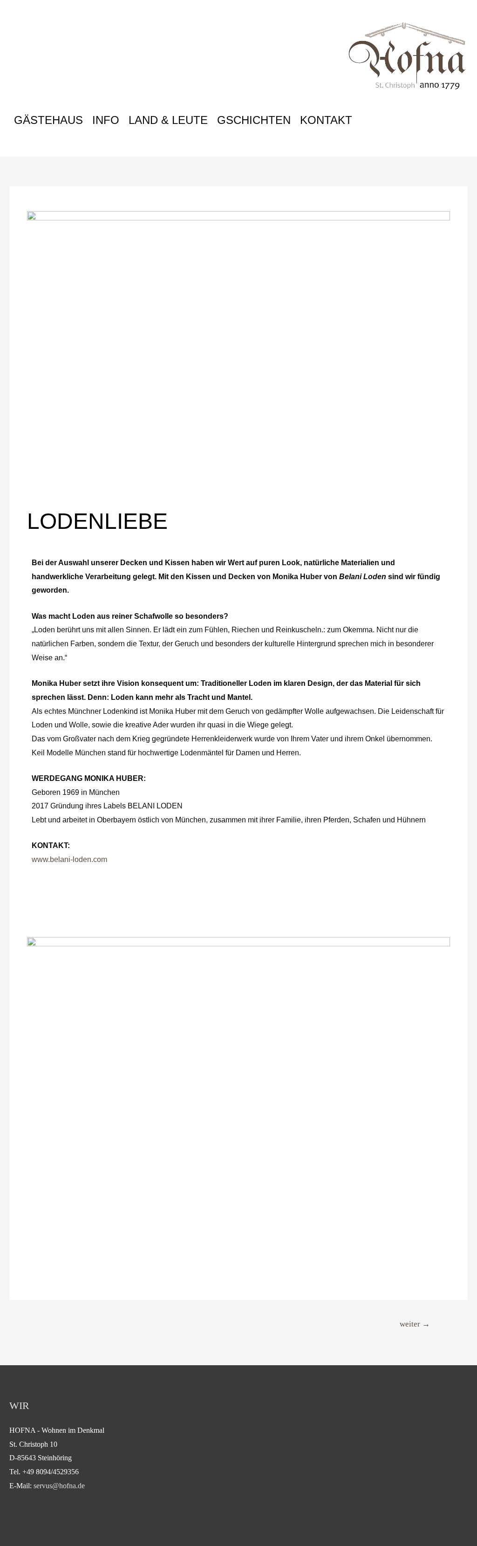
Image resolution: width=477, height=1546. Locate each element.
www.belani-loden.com (69, 859)
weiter (415, 1324)
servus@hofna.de (59, 1486)
